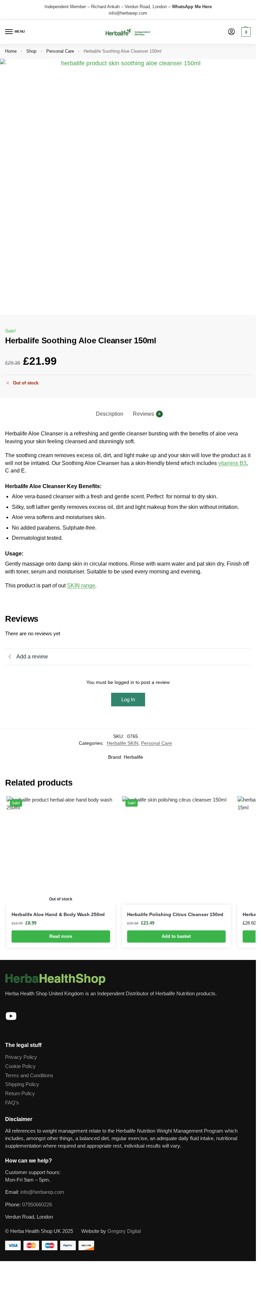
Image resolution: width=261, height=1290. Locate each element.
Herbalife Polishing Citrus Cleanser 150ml (175, 914)
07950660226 (37, 1204)
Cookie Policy (20, 1066)
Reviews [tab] (146, 414)
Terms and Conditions (29, 1075)
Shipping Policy (22, 1084)
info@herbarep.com (128, 13)
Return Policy (20, 1093)
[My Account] (231, 32)
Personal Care (60, 51)
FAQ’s (12, 1102)
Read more (60, 936)
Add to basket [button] (176, 936)
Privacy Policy (21, 1057)
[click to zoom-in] (128, 187)
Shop (31, 51)
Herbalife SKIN (122, 743)
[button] (245, 32)
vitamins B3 (232, 463)
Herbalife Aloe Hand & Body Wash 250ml (58, 914)
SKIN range (81, 585)
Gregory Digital (124, 1231)
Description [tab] (109, 414)
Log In (128, 699)
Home (11, 51)
